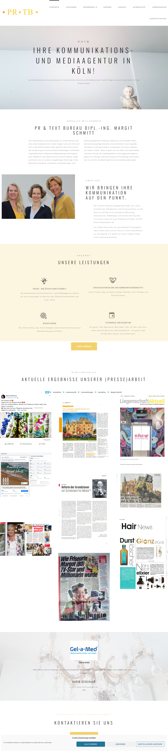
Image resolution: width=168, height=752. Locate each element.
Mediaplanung (49, 323)
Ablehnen (120, 744)
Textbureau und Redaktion (118, 322)
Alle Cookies (90, 744)
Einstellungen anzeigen (150, 744)
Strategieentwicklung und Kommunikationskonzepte (118, 287)
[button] (84, 372)
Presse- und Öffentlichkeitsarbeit (49, 288)
